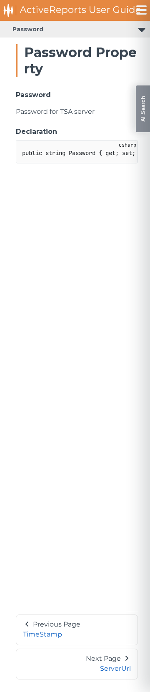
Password (27, 29)
